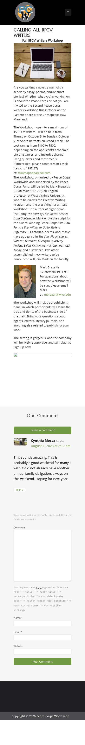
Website (18, 646)
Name (18, 617)
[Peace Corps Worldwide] (25, 12)
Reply (19, 490)
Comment (19, 527)
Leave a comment (43, 430)
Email (18, 631)
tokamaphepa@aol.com (34, 173)
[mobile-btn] (68, 12)
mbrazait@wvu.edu (57, 294)
